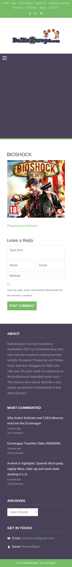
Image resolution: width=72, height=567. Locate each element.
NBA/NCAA (41, 3)
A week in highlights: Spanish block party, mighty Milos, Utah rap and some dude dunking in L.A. (35, 469)
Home (6, 3)
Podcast (18, 8)
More (43, 8)
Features (31, 8)
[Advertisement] (36, 100)
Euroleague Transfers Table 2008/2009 (33, 443)
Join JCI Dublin (47, 563)
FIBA (13, 3)
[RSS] (35, 13)
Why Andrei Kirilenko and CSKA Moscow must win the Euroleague (35, 420)
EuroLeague (25, 3)
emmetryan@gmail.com (38, 538)
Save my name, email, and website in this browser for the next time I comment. (35, 293)
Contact (54, 8)
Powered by (22, 225)
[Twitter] (41, 13)
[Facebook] (30, 13)
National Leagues (59, 3)
